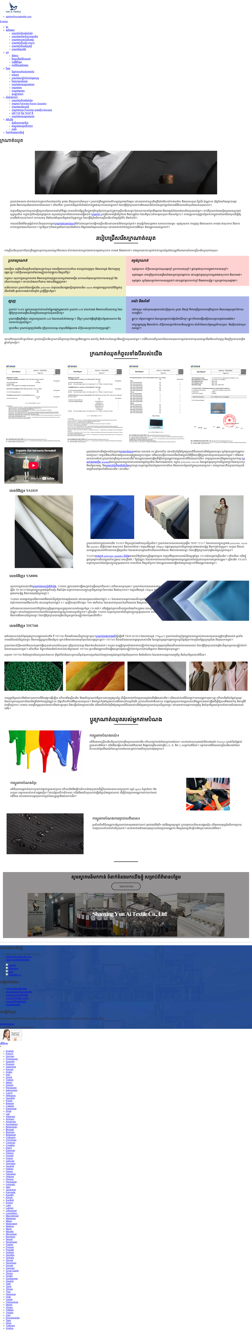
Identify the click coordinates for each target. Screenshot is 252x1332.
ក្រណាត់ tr (97, 214)
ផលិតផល (10, 30)
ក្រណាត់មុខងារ (18, 91)
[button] (126, 886)
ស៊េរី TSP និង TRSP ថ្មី (22, 113)
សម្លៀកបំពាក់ (17, 94)
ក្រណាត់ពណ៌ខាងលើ (106, 636)
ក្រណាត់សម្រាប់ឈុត (65, 223)
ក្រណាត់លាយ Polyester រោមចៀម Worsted (32, 110)
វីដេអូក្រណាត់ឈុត (20, 81)
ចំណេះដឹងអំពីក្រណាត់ (21, 59)
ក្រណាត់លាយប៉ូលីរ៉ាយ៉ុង (44, 586)
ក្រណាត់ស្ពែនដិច (19, 49)
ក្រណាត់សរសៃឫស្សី (20, 107)
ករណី (14, 129)
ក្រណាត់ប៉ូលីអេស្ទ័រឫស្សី (22, 46)
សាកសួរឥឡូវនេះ (7, 1024)
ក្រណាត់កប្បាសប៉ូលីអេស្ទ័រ (23, 39)
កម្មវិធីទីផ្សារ (17, 62)
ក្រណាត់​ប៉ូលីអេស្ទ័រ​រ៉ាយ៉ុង (117, 465)
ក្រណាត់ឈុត (126, 451)
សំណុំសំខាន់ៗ (12, 97)
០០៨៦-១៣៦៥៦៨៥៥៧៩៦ (17, 960)
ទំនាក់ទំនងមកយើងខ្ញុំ (15, 132)
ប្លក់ (7, 52)
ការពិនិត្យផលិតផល (20, 65)
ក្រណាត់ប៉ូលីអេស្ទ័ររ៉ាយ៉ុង (22, 33)
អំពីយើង (9, 119)
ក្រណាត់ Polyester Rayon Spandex (29, 103)
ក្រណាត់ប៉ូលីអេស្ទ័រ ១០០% (23, 43)
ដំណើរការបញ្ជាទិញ (20, 123)
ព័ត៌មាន (15, 55)
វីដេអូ (8, 68)
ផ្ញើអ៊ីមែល (4, 1043)
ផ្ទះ (7, 27)
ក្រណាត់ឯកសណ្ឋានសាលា (23, 84)
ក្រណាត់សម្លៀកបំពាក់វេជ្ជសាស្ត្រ (25, 78)
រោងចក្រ (15, 75)
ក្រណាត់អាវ (17, 87)
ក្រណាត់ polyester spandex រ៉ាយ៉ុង (112, 556)
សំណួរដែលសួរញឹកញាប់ (22, 126)
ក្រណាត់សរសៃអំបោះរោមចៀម (25, 36)
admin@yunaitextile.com (18, 16)
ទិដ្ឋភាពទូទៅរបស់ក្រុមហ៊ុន (23, 71)
